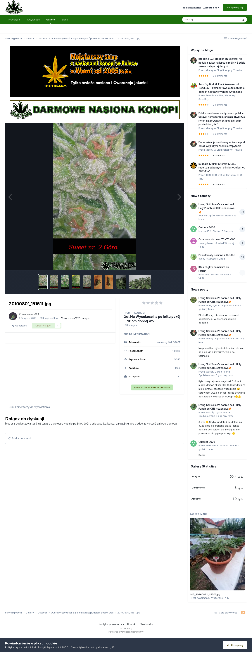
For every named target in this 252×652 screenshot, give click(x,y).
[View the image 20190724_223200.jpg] (98, 282)
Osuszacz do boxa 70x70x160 (217, 239)
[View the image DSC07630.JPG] (121, 282)
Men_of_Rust (213, 305)
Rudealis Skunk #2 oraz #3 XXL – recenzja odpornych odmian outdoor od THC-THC (222, 167)
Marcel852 (205, 231)
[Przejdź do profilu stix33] (193, 257)
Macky (209, 70)
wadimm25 (203, 597)
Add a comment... (21, 438)
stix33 (202, 258)
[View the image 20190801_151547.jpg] (65, 282)
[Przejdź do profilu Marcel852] (193, 229)
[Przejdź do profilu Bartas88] (193, 269)
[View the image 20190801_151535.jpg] (76, 282)
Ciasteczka (146, 624)
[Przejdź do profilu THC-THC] (193, 165)
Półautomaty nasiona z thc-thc (217, 255)
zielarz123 (33, 314)
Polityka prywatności (111, 624)
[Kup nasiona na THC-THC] (95, 70)
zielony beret (206, 243)
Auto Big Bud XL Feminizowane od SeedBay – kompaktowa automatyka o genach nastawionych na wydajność (222, 88)
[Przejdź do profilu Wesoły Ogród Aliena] (193, 206)
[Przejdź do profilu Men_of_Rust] (193, 300)
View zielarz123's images (75, 318)
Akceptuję (236, 645)
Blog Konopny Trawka (229, 70)
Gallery (50, 19)
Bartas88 (204, 274)
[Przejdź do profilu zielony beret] (193, 241)
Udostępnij (20, 325)
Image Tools (168, 263)
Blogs (65, 19)
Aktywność (33, 19)
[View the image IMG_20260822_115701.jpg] (217, 554)
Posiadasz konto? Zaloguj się (199, 7)
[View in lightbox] (94, 196)
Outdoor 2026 (207, 227)
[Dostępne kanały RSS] (243, 612)
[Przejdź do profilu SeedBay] (193, 86)
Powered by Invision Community (126, 631)
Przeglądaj (14, 19)
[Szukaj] (243, 19)
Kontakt (131, 624)
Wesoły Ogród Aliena (211, 215)
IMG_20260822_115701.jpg (205, 594)
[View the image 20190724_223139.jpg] (109, 282)
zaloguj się (122, 423)
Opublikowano (216, 375)
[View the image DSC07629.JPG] (140, 282)
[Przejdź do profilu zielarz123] (13, 316)
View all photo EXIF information (152, 387)
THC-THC (211, 174)
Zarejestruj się (235, 7)
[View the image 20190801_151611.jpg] (43, 282)
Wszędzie (228, 19)
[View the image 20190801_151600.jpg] (54, 282)
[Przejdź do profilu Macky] (193, 60)
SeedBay (211, 95)
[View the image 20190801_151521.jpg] (87, 282)
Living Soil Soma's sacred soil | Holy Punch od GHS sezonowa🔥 (217, 208)
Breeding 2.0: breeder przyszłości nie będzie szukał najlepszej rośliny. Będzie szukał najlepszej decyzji (222, 62)
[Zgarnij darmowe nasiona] (95, 109)
